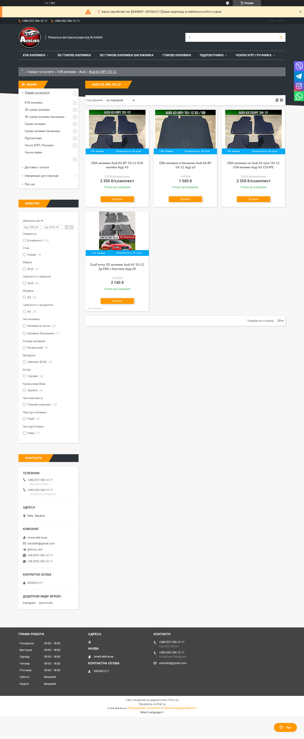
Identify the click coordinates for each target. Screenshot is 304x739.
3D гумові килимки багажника (127, 55)
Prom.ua (173, 700)
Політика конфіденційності (179, 708)
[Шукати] (281, 37)
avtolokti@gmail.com (41, 543)
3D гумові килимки (74, 55)
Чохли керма (33, 152)
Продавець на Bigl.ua (152, 704)
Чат (289, 727)
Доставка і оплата (37, 167)
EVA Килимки (34, 55)
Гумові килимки (176, 55)
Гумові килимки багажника (42, 131)
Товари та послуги (40, 72)
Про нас (30, 184)
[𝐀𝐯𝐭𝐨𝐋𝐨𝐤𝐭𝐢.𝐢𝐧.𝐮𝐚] (29, 37)
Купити (117, 199)
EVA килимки (66, 72)
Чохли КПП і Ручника (254, 55)
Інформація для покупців (41, 175)
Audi (82, 72)
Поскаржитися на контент (144, 708)
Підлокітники (211, 55)
